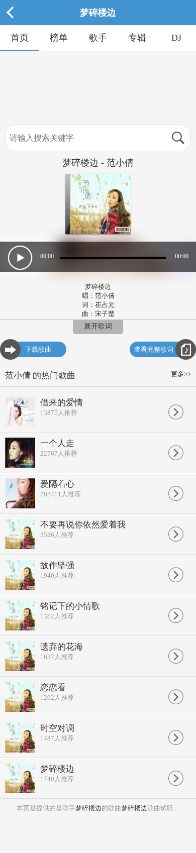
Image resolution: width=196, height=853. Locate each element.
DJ (176, 38)
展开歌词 (98, 326)
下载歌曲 (38, 349)
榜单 (59, 38)
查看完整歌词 (153, 349)
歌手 (98, 38)
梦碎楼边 (88, 808)
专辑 (137, 38)
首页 (20, 38)
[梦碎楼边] (98, 23)
